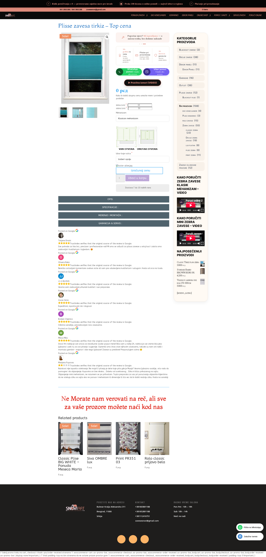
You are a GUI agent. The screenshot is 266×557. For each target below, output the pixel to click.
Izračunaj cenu (140, 170)
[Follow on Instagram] (133, 539)
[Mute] (198, 210)
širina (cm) (121, 105)
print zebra (191, 155)
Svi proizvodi (185, 106)
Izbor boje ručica (123, 153)
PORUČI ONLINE (255, 15)
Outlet (182, 85)
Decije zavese (185, 57)
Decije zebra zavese (191, 139)
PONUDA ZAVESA (137, 15)
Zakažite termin (250, 537)
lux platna (190, 145)
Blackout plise (189, 97)
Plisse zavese (185, 92)
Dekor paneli (185, 64)
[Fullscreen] (202, 210)
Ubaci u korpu (137, 178)
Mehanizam (121, 113)
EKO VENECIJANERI (158, 15)
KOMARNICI (173, 15)
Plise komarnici (189, 115)
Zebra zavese (188, 125)
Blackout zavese (187, 49)
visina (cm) (121, 108)
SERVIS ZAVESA (239, 15)
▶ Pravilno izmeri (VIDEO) (142, 82)
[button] (107, 37)
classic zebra (192, 130)
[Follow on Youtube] (144, 539)
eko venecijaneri (189, 110)
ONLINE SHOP (202, 15)
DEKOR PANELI (187, 15)
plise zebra (190, 150)
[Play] (180, 210)
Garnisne (183, 78)
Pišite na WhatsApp (252, 527)
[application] (191, 205)
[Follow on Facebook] (121, 539)
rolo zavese (187, 120)
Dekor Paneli (188, 69)
